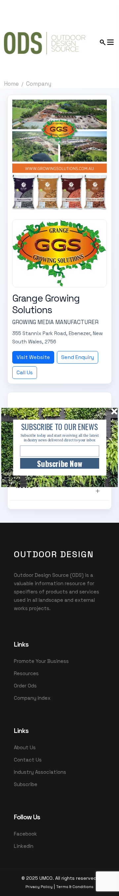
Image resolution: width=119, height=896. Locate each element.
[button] (59, 427)
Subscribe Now (59, 463)
